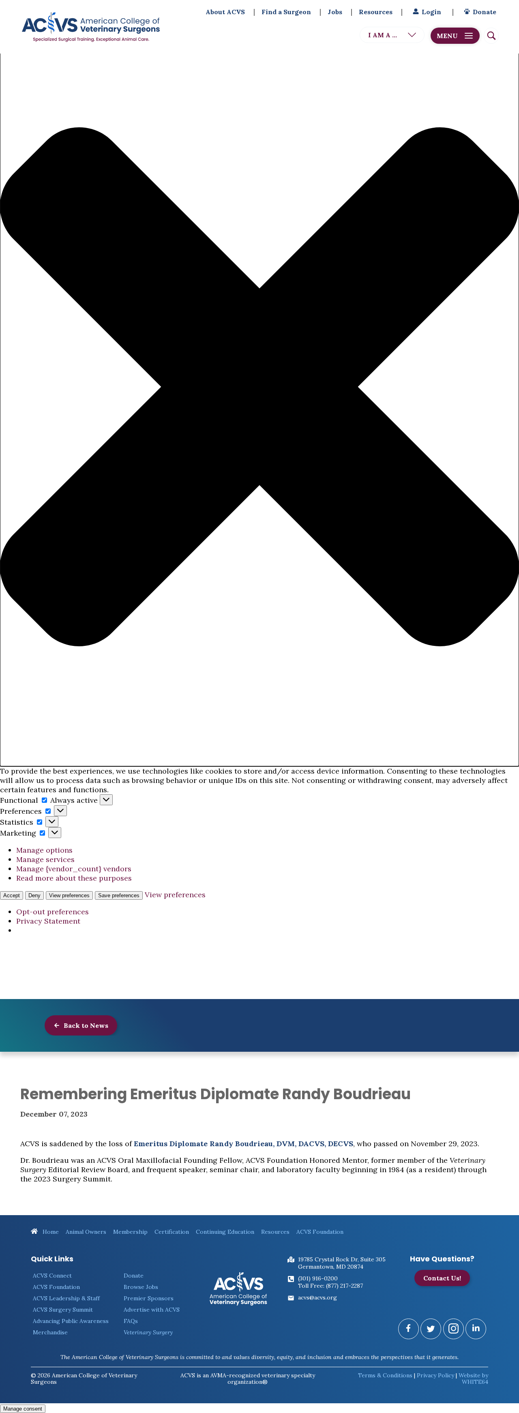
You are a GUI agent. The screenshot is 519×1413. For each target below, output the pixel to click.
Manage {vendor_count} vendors (73, 868)
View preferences (69, 895)
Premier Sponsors (149, 1298)
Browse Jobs (141, 1287)
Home (50, 1231)
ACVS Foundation (319, 1231)
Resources (375, 12)
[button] (259, 387)
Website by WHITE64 (473, 1378)
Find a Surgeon (286, 12)
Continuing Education (225, 1231)
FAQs (131, 1321)
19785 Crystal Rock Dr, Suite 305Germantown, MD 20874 (342, 1263)
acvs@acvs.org (317, 1297)
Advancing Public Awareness (71, 1321)
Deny (34, 895)
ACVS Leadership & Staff (66, 1298)
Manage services (45, 859)
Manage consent (22, 1409)
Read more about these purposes (74, 878)
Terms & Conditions (385, 1375)
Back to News (85, 1025)
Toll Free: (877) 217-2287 (330, 1285)
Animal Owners (86, 1231)
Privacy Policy (435, 1375)
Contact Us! (442, 1278)
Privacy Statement (48, 921)
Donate (484, 12)
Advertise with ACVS (152, 1309)
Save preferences (118, 895)
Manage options (44, 850)
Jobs (335, 12)
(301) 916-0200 (318, 1278)
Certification (171, 1231)
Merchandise (50, 1332)
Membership (130, 1231)
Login (431, 12)
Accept (11, 895)
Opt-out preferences (52, 911)
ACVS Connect (52, 1275)
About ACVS (225, 12)
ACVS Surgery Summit (63, 1309)
